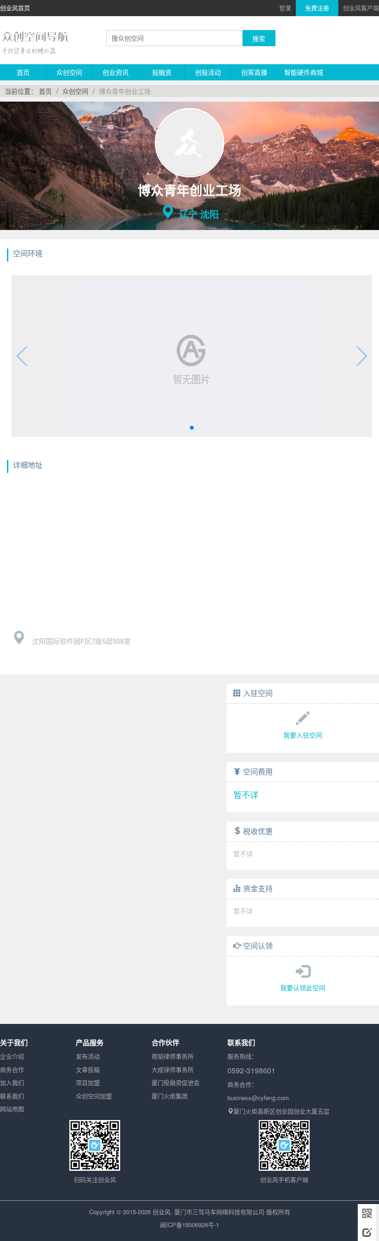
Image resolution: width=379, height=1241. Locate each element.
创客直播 (254, 72)
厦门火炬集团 (170, 1095)
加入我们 (12, 1082)
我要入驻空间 (302, 734)
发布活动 (88, 1056)
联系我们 (12, 1095)
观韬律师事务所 (173, 1056)
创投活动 (208, 72)
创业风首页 (15, 7)
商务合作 (12, 1069)
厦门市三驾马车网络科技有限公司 (219, 1211)
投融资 (161, 72)
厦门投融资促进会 (176, 1082)
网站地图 (12, 1108)
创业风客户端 (361, 7)
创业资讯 (115, 72)
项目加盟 (88, 1082)
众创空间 (69, 72)
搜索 (258, 38)
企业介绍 (12, 1056)
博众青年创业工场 (125, 91)
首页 (23, 72)
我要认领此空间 (302, 987)
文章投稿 (88, 1069)
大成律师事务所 (173, 1069)
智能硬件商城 (303, 72)
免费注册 (317, 7)
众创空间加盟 (94, 1095)
